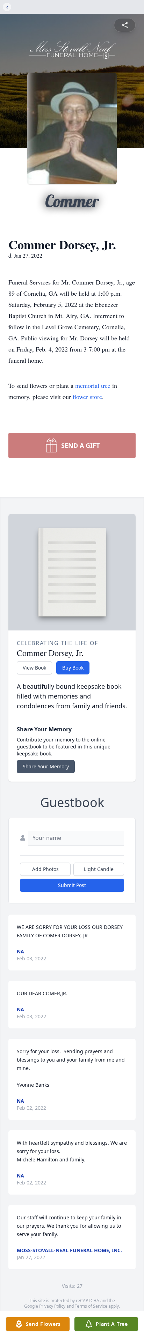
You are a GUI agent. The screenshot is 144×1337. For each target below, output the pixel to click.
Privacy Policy (52, 1306)
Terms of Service (91, 1306)
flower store (87, 396)
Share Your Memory (46, 766)
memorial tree (92, 385)
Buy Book (73, 667)
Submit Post (72, 885)
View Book (34, 667)
